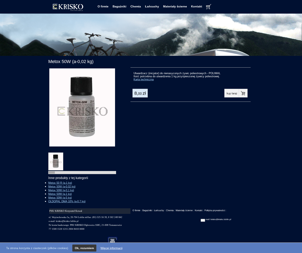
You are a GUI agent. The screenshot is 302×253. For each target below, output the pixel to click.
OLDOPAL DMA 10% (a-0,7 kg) (66, 201)
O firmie (103, 6)
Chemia (135, 6)
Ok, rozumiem (84, 248)
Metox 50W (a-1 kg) (60, 194)
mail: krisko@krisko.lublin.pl (218, 219)
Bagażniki (119, 6)
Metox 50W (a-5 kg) (60, 197)
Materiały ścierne (175, 6)
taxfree (114, 241)
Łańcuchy (152, 6)
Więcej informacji (111, 248)
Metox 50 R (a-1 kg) (60, 182)
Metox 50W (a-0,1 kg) (61, 190)
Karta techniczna (144, 79)
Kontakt (196, 6)
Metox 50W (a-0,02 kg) (61, 186)
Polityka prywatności (214, 210)
